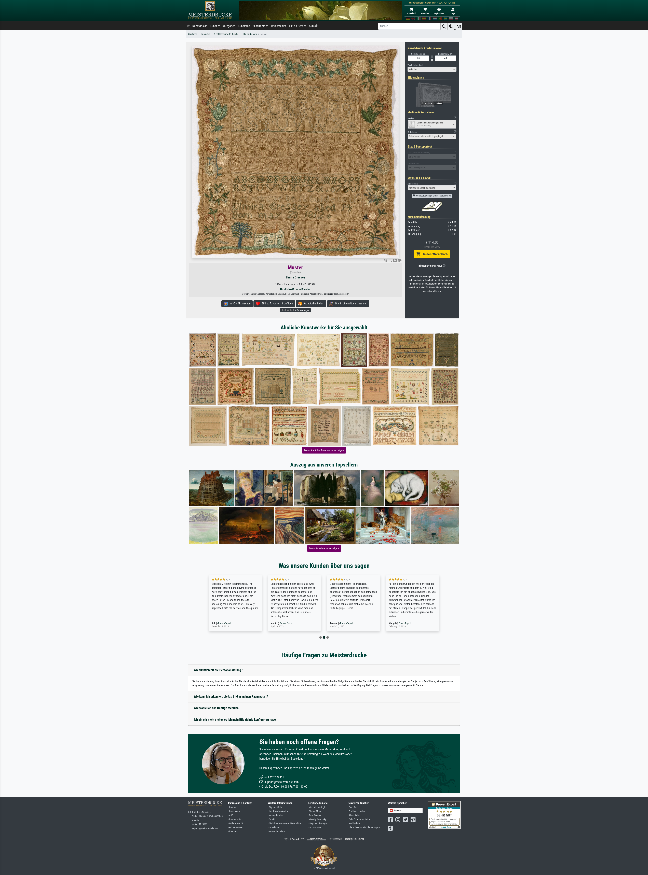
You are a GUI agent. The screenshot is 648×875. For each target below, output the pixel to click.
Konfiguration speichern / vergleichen (433, 195)
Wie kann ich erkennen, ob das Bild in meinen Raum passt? (231, 696)
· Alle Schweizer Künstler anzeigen (364, 827)
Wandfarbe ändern (313, 303)
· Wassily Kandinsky (317, 819)
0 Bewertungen (302, 310)
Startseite (192, 34)
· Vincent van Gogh (316, 807)
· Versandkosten (275, 815)
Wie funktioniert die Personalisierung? (218, 670)
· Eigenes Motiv (275, 807)
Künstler (215, 26)
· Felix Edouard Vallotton (359, 819)
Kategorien (228, 26)
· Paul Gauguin (314, 815)
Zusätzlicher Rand (415, 65)
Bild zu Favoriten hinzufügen (276, 303)
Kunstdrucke (199, 26)
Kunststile (244, 26)
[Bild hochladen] (458, 26)
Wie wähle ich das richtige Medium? (216, 708)
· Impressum (234, 811)
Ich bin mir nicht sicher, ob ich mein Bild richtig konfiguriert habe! (235, 720)
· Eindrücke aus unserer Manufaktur (284, 823)
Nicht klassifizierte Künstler (226, 34)
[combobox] (432, 69)
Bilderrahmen (260, 26)
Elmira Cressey (250, 34)
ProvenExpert (230, 623)
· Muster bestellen (276, 831)
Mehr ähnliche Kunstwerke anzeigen (324, 450)
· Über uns (232, 831)
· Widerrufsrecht (235, 823)
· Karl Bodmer (354, 823)
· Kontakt (232, 807)
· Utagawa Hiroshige (317, 823)
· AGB (230, 815)
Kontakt (313, 25)
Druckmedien (279, 26)
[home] (188, 26)
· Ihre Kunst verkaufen (278, 811)
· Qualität (272, 819)
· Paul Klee (353, 807)
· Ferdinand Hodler (356, 811)
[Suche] (444, 26)
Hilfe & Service (297, 26)
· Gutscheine (273, 827)
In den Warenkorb (434, 254)
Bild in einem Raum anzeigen (350, 303)
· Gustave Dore (314, 827)
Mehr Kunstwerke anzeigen (324, 548)
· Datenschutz (234, 819)
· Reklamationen (235, 827)
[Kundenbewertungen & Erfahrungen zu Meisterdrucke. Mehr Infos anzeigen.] (444, 814)
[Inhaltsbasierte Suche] (451, 26)
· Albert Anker (354, 815)
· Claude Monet (315, 811)
